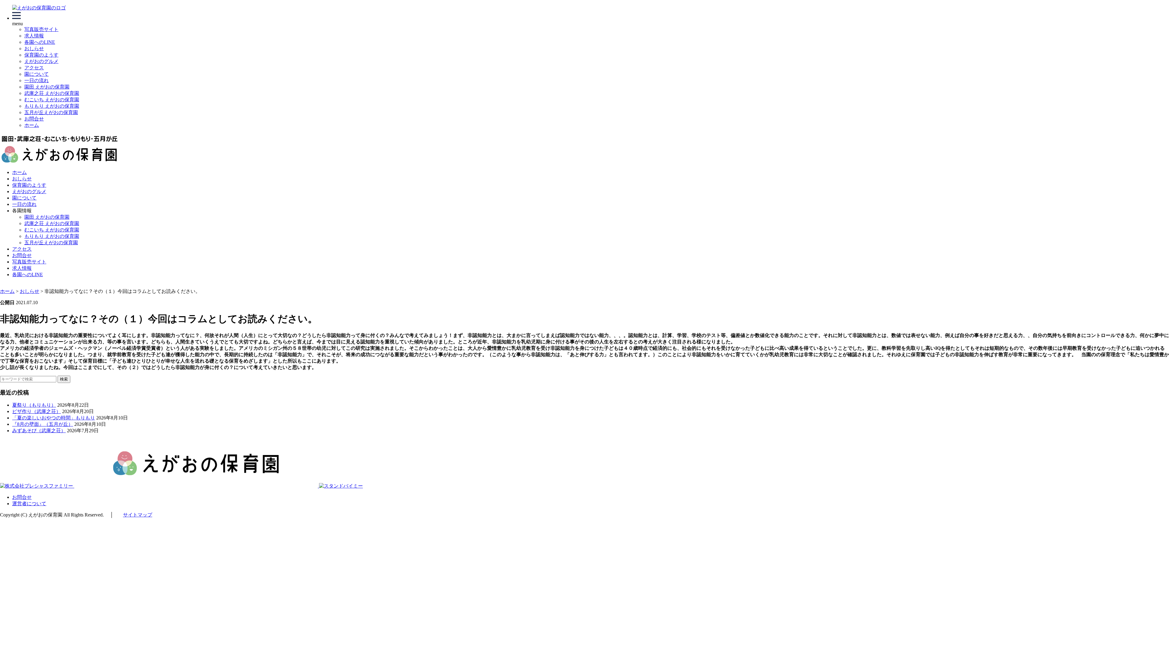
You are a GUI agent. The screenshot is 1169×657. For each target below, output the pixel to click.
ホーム (31, 125)
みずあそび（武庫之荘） (39, 430)
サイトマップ (137, 514)
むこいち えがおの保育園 (51, 99)
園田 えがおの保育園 (46, 86)
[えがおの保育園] (39, 7)
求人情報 (34, 35)
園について (36, 74)
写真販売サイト (41, 29)
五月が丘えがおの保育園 (51, 112)
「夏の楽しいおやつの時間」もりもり (53, 417)
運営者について (29, 503)
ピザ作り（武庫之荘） (36, 411)
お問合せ (34, 118)
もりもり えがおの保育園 (51, 106)
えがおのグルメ (41, 61)
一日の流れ (36, 80)
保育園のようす (41, 54)
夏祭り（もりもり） (34, 405)
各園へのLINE (39, 42)
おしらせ (34, 48)
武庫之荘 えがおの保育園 (51, 93)
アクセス (34, 67)
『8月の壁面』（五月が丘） (42, 424)
